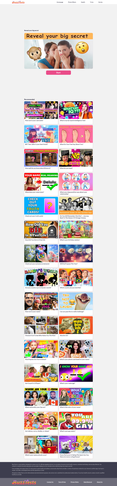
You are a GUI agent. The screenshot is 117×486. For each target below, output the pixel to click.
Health (83, 2)
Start (58, 72)
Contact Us (50, 482)
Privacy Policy (75, 482)
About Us (99, 482)
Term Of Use (62, 482)
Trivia (91, 2)
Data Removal (88, 482)
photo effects (72, 2)
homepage (60, 2)
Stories (100, 2)
